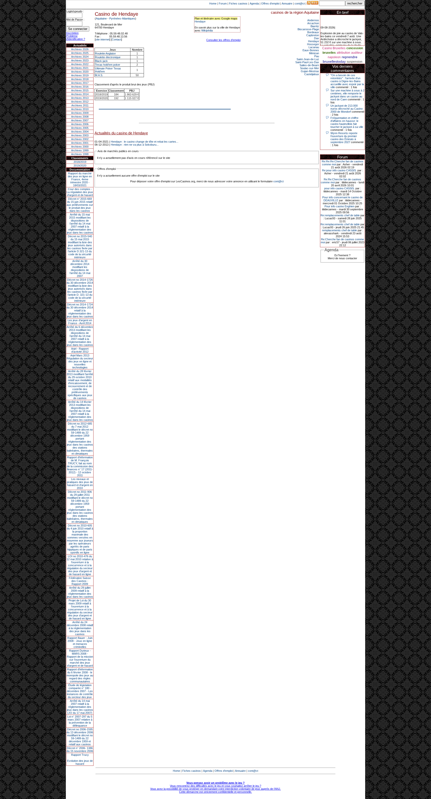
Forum (223, 3)
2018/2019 (80, 161)
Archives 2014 (80, 94)
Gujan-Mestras (310, 71)
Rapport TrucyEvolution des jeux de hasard (80, 759)
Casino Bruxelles (333, 48)
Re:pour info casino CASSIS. (339, 170)
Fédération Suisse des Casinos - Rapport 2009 (80, 580)
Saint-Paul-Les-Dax (307, 62)
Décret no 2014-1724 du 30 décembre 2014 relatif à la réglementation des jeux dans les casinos (80, 310)
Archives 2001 (80, 142)
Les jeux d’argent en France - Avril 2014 (80, 322)
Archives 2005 (80, 127)
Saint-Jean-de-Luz (308, 59)
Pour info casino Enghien (339, 206)
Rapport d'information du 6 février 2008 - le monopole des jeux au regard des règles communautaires (80, 675)
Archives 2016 (80, 86)
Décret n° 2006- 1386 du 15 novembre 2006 (80, 750)
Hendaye (200, 21)
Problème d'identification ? (75, 37)
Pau (316, 56)
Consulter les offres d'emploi (223, 39)
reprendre (349, 57)
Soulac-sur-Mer (309, 68)
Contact (116, 39)
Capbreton (312, 35)
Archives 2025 (80, 52)
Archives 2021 (80, 67)
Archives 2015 (80, 90)
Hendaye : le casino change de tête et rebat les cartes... (144, 141)
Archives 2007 (80, 120)
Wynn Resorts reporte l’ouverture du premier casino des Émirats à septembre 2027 (343, 138)
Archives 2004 (80, 131)
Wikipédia (207, 30)
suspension (354, 61)
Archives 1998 (80, 154)
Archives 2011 (80, 105)
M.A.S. (99, 75)
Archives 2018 (80, 79)
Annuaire (287, 3)
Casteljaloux (311, 74)
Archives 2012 (80, 101)
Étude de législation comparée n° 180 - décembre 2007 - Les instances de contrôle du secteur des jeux (80, 691)
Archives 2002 (80, 139)
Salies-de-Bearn (309, 65)
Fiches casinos (238, 3)
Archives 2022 (80, 64)
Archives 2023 (80, 60)
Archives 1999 (80, 150)
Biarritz (315, 26)
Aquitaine (101, 18)
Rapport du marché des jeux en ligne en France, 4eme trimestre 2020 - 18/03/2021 (80, 179)
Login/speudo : (75, 11)
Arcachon (313, 23)
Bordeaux (313, 32)
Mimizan (314, 53)
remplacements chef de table (339, 230)
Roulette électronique (107, 57)
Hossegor (313, 44)
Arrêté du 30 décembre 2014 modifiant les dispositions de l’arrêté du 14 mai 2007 (80, 268)
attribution (343, 52)
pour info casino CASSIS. (339, 188)
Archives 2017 (80, 82)
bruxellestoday (334, 61)
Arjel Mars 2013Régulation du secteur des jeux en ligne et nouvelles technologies (80, 361)
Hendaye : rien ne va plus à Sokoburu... (135, 144)
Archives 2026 (80, 49)
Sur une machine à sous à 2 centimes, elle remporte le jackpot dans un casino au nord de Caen (347, 95)
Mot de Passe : (75, 19)
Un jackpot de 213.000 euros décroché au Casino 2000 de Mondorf (346, 108)
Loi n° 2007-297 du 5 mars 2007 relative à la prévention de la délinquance (79, 721)
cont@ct (300, 3)
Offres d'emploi (270, 3)
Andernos (313, 20)
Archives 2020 (80, 71)
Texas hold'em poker (107, 64)
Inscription (72, 32)
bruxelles (329, 52)
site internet (102, 39)
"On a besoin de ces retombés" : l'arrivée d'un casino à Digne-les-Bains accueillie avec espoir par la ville (347, 81)
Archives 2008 (80, 116)
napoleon (334, 57)
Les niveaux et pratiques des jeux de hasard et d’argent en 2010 (80, 484)
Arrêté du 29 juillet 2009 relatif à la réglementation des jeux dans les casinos (80, 592)
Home (212, 3)
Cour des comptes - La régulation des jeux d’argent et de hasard (80, 192)
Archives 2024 (80, 56)
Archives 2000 (80, 146)
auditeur (356, 52)
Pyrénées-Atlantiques (122, 18)
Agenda (254, 3)
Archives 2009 (80, 112)
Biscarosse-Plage (308, 29)
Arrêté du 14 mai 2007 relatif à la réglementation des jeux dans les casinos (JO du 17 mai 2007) (80, 706)
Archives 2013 (80, 97)
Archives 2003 (80, 135)
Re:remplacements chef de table (340, 215)
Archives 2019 (80, 75)
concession (354, 48)
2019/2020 (80, 165)
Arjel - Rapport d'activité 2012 (80, 350)
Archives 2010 (80, 109)
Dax (316, 38)
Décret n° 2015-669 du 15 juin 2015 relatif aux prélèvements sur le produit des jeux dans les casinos (80, 204)
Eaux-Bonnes (311, 50)
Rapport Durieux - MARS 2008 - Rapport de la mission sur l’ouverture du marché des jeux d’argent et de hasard (80, 658)
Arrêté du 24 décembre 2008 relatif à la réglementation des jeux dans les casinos (80, 628)
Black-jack (101, 60)
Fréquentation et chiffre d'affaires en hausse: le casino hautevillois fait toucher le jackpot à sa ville (346, 122)
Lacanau (314, 47)
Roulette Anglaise (105, 53)
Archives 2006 (80, 124)
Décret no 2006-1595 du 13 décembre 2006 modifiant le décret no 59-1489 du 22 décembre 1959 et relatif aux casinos (80, 737)
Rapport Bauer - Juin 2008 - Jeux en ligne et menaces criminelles (80, 642)
